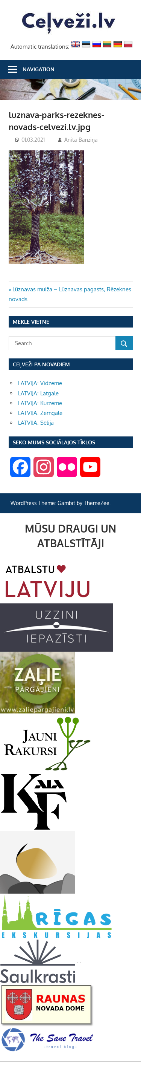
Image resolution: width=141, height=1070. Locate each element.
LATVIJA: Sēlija (36, 422)
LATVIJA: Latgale (38, 393)
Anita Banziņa (81, 139)
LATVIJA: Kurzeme (40, 403)
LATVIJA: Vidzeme (40, 383)
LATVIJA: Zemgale (40, 412)
